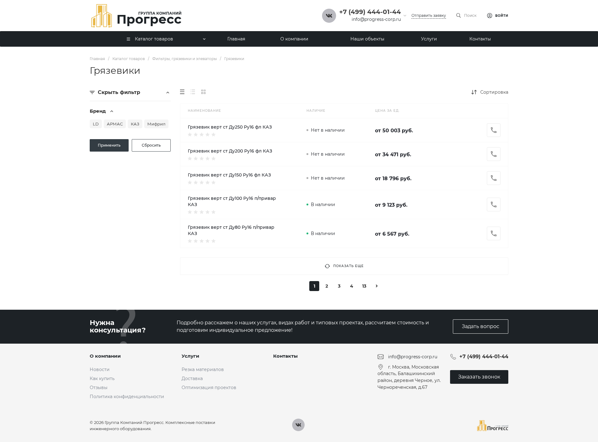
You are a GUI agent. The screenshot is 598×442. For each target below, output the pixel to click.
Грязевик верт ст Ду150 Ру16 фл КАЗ (229, 175)
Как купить (102, 378)
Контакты (285, 356)
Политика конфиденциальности (127, 396)
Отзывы (98, 387)
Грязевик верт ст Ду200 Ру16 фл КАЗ (230, 151)
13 (364, 286)
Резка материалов (203, 369)
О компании (105, 356)
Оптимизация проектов (209, 387)
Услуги (190, 356)
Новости (100, 369)
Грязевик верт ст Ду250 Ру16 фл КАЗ (230, 127)
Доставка (192, 378)
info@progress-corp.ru (376, 19)
